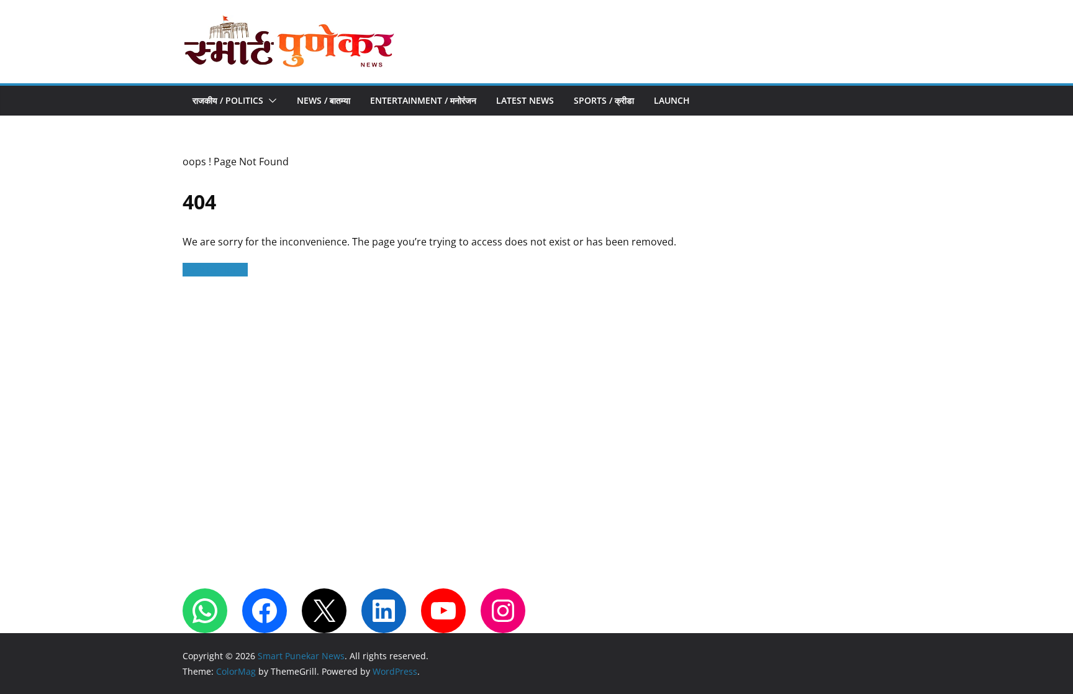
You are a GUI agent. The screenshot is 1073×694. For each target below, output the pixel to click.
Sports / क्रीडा (604, 100)
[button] (270, 100)
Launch (672, 100)
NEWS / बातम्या (323, 100)
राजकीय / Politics (227, 100)
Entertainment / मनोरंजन (423, 100)
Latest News (525, 100)
